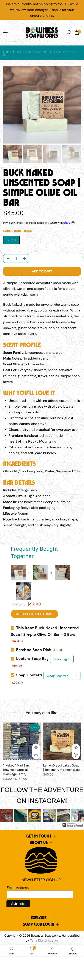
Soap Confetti (29, 675)
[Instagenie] (73, 824)
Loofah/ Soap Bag (32, 658)
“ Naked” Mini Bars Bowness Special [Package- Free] (16, 769)
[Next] (77, 816)
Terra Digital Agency (44, 940)
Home (7, 51)
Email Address (17, 888)
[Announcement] (42, 10)
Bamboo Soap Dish (33, 649)
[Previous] (6, 816)
